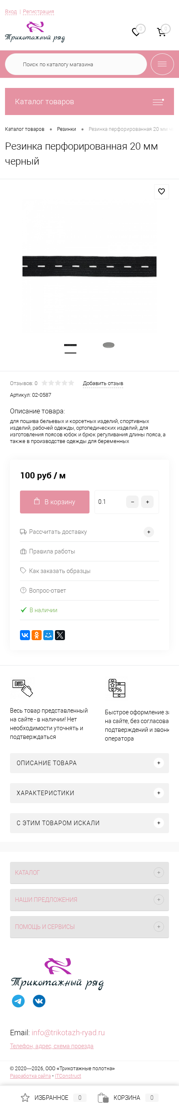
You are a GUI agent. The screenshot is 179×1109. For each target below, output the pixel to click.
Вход (11, 11)
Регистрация (38, 11)
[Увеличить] (89, 266)
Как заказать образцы (60, 571)
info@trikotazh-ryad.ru (68, 1032)
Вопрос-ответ (47, 590)
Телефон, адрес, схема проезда (52, 1046)
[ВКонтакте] (25, 635)
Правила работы (52, 551)
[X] (60, 635)
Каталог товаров (44, 101)
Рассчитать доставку (58, 531)
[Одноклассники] (37, 635)
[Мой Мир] (48, 635)
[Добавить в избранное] (161, 191)
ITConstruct (68, 1076)
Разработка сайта (30, 1076)
